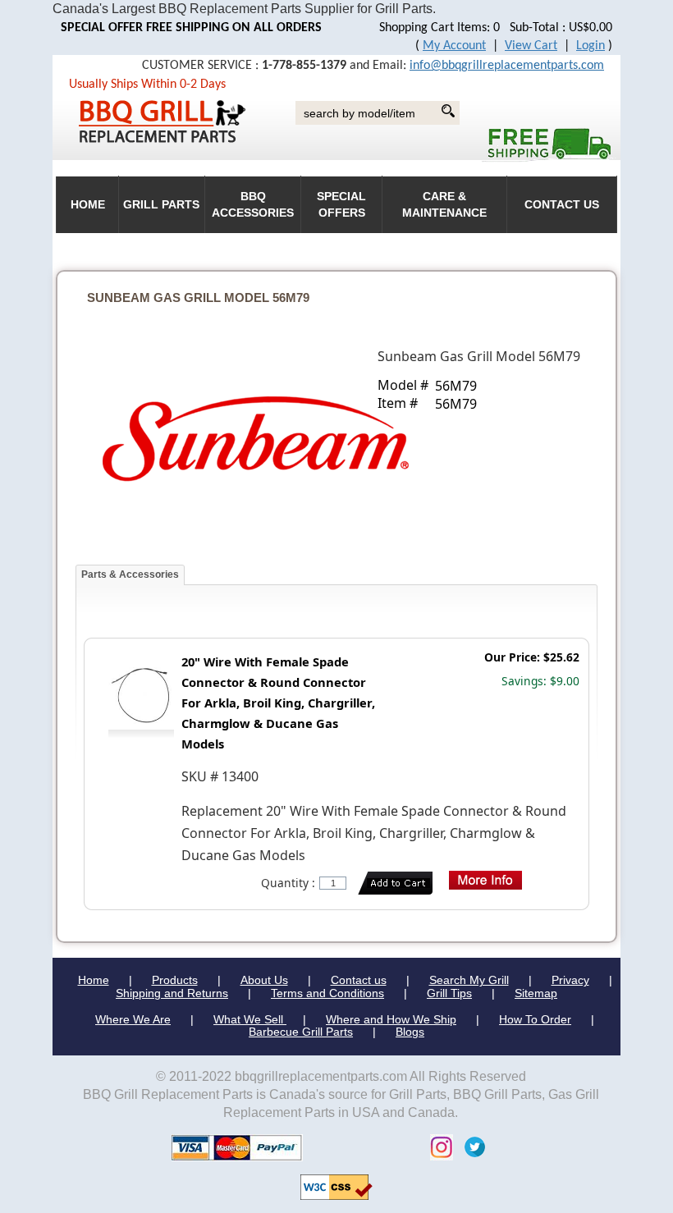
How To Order (535, 1019)
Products (175, 979)
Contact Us (561, 205)
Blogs (410, 1031)
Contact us (359, 979)
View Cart (531, 46)
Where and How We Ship (391, 1019)
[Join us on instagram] (437, 1146)
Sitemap (536, 993)
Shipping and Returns (172, 993)
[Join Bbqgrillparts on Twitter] (470, 1146)
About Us (264, 979)
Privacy (570, 979)
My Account (454, 46)
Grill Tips (449, 993)
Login (590, 46)
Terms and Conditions (327, 993)
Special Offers (341, 204)
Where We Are (133, 1019)
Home (93, 979)
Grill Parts (161, 205)
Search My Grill (469, 979)
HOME (88, 205)
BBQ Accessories (253, 204)
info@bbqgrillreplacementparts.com (507, 65)
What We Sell (249, 1019)
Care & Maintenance (444, 204)
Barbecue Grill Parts (301, 1031)
